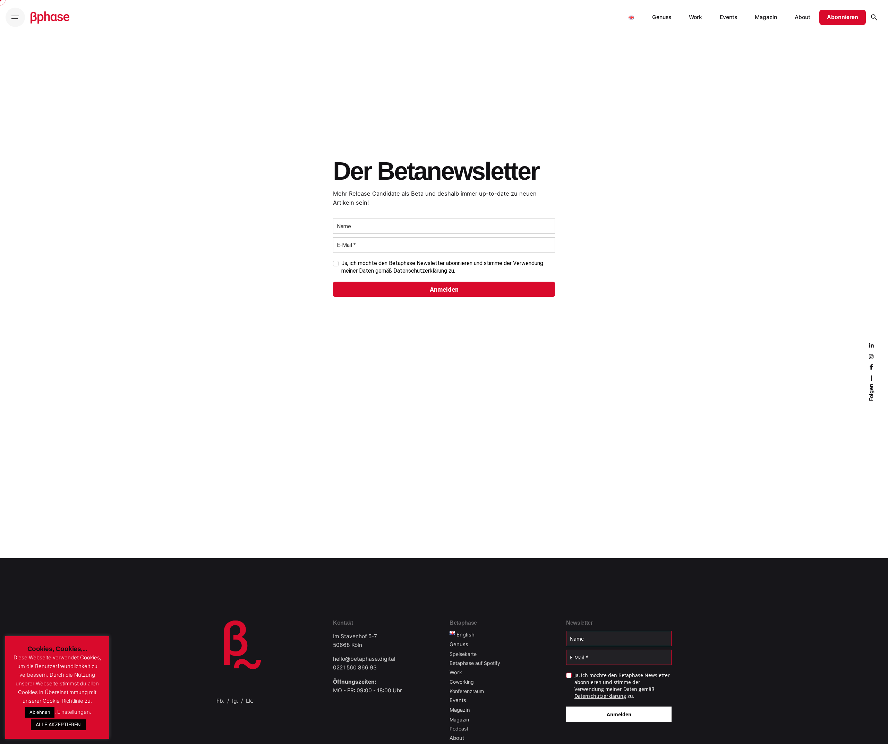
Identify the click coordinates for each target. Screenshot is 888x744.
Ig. (235, 701)
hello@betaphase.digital (364, 659)
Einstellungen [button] (73, 712)
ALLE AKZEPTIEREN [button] (58, 724)
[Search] (874, 17)
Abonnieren (842, 17)
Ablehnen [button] (39, 712)
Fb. (220, 701)
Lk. (249, 701)
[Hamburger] (15, 17)
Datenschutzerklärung (420, 270)
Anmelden (444, 289)
